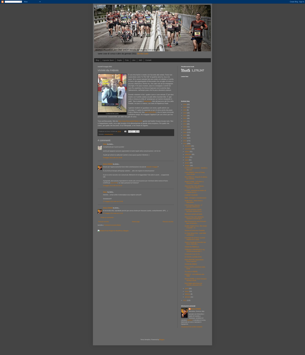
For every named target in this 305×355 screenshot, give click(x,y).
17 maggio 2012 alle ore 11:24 (113, 213)
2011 (185, 300)
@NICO (189, 320)
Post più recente (103, 222)
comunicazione (108, 134)
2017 (185, 129)
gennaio (188, 297)
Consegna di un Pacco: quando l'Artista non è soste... (195, 238)
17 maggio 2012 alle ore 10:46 (113, 201)
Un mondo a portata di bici (193, 257)
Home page (136, 222)
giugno (187, 163)
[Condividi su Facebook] (136, 131)
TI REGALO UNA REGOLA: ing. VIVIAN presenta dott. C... (195, 250)
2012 (185, 143)
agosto (187, 157)
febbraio (188, 294)
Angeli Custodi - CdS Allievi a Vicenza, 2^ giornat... (194, 182)
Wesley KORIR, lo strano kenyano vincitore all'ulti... (196, 279)
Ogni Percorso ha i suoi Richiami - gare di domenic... (196, 222)
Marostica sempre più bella (193, 214)
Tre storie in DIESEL (191, 271)
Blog (97, 60)
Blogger (161, 339)
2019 (185, 124)
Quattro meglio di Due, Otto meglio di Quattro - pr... (196, 226)
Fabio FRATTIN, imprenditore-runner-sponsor (194, 260)
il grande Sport (108, 60)
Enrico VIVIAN (108, 164)
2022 (185, 116)
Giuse (105, 192)
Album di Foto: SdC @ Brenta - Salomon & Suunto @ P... (194, 218)
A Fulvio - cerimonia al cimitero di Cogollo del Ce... (195, 191)
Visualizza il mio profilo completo (191, 327)
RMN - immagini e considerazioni (195, 198)
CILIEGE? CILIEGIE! (191, 195)
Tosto (105, 144)
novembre (188, 149)
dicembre (188, 146)
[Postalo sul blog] (131, 131)
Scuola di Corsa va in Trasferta (195, 230)
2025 (185, 107)
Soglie (119, 60)
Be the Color (142, 54)
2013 (185, 141)
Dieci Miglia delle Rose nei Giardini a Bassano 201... (194, 284)
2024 (185, 110)
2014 (185, 138)
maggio (187, 165)
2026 (185, 104)
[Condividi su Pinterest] (138, 131)
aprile (187, 288)
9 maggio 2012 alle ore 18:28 (112, 158)
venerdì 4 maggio (152, 167)
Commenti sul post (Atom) (112, 225)
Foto (127, 60)
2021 (185, 118)
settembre (188, 154)
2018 (185, 127)
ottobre (187, 151)
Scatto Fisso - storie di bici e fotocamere (194, 201)
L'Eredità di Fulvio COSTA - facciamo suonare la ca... (194, 210)
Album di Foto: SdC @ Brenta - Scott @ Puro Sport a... (194, 187)
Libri (133, 60)
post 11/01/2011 (150, 112)
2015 (185, 135)
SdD (140, 60)
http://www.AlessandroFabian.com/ (130, 121)
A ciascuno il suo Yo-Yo (192, 254)
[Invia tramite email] (129, 131)
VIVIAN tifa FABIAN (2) (192, 247)
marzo (187, 291)
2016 (185, 132)
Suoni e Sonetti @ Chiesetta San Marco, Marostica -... (195, 243)
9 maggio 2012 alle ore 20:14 (112, 185)
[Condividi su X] (134, 131)
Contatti (148, 60)
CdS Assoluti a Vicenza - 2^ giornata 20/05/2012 (193, 206)
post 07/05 (114, 183)
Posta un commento (107, 217)
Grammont (147, 101)
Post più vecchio (168, 222)
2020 (185, 121)
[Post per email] (125, 131)
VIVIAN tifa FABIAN (191, 264)
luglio (187, 160)
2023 (185, 113)
